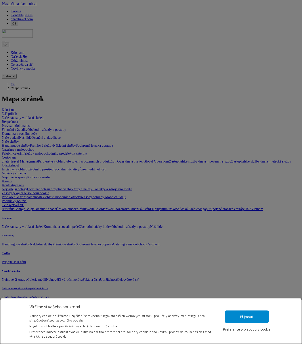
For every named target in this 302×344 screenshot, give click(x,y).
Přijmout (247, 316)
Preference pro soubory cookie (246, 329)
